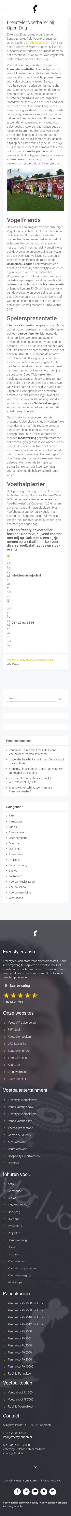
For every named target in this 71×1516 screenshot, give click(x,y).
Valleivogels (36, 42)
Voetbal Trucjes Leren (22, 881)
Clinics (13, 827)
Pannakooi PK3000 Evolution (26, 1303)
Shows (29, 659)
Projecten (15, 859)
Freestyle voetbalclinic (22, 1114)
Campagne (15, 821)
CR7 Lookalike (17, 1043)
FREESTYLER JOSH (25, 1480)
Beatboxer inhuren (19, 1050)
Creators (13, 1163)
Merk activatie (17, 1142)
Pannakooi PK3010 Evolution (26, 1317)
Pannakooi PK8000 (20, 1359)
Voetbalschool (17, 887)
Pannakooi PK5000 (20, 1352)
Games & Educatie (20, 1135)
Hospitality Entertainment (24, 1156)
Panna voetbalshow (20, 1107)
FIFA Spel (14, 1029)
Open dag (18, 659)
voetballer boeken (37, 542)
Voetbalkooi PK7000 (20, 1399)
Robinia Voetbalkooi (20, 1406)
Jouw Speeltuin (17, 1079)
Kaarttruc (14, 1065)
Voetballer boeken (19, 1036)
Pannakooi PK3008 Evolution (26, 1310)
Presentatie (16, 854)
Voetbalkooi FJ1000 (20, 1392)
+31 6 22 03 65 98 (14, 1433)
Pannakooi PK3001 (20, 1338)
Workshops (16, 898)
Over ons (14, 848)
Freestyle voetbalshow (22, 1100)
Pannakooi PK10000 (20, 1366)
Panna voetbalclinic (20, 1121)
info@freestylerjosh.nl (17, 1437)
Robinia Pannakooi (19, 1373)
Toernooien (15, 876)
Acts (9, 659)
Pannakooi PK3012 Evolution (26, 1324)
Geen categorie (18, 837)
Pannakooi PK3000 (20, 1331)
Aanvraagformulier (13, 1506)
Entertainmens (18, 832)
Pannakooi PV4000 (20, 1345)
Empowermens (17, 1072)
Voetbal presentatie (20, 1128)
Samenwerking (18, 865)
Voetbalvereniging (44, 659)
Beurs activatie (17, 1149)
